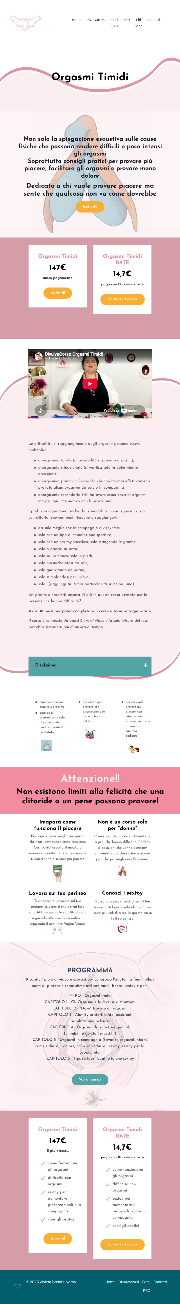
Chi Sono (138, 23)
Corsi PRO (114, 23)
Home (76, 20)
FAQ (126, 20)
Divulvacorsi (96, 20)
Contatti (154, 20)
